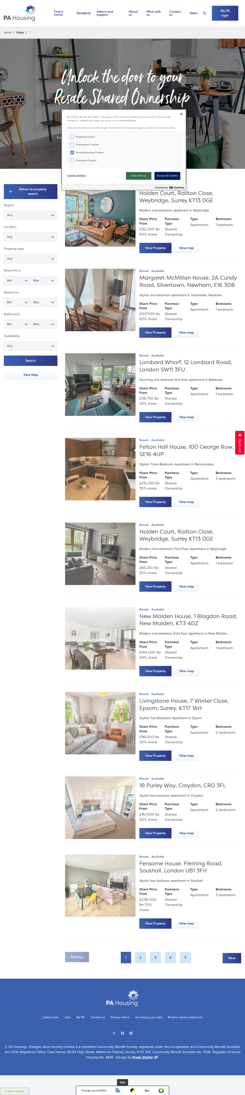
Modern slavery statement (185, 1017)
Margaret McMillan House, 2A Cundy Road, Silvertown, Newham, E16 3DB (188, 281)
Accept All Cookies (167, 175)
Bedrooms (11, 292)
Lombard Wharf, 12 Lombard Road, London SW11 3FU (185, 366)
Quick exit (240, 445)
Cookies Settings (14, 1091)
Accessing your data (148, 1017)
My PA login (225, 13)
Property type (14, 249)
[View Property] (100, 218)
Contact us (175, 13)
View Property (155, 248)
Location (10, 227)
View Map (30, 375)
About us (133, 13)
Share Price (12, 270)
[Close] (181, 114)
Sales (193, 13)
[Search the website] (204, 13)
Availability (12, 336)
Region (9, 205)
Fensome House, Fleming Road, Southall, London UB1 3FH (180, 867)
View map (186, 248)
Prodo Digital (142, 1057)
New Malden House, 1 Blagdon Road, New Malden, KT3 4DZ (188, 620)
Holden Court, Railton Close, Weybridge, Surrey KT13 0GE (176, 196)
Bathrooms (12, 314)
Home (8, 32)
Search (30, 361)
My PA (80, 1017)
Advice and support (105, 13)
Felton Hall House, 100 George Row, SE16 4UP (186, 450)
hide (122, 1082)
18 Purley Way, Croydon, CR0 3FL (182, 785)
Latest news (51, 1017)
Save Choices (138, 175)
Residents (84, 13)
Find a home (58, 13)
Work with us (153, 13)
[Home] (20, 13)
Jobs (67, 1017)
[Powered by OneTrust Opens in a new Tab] (169, 187)
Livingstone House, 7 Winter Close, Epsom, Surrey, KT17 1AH (184, 704)
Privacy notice (120, 1017)
